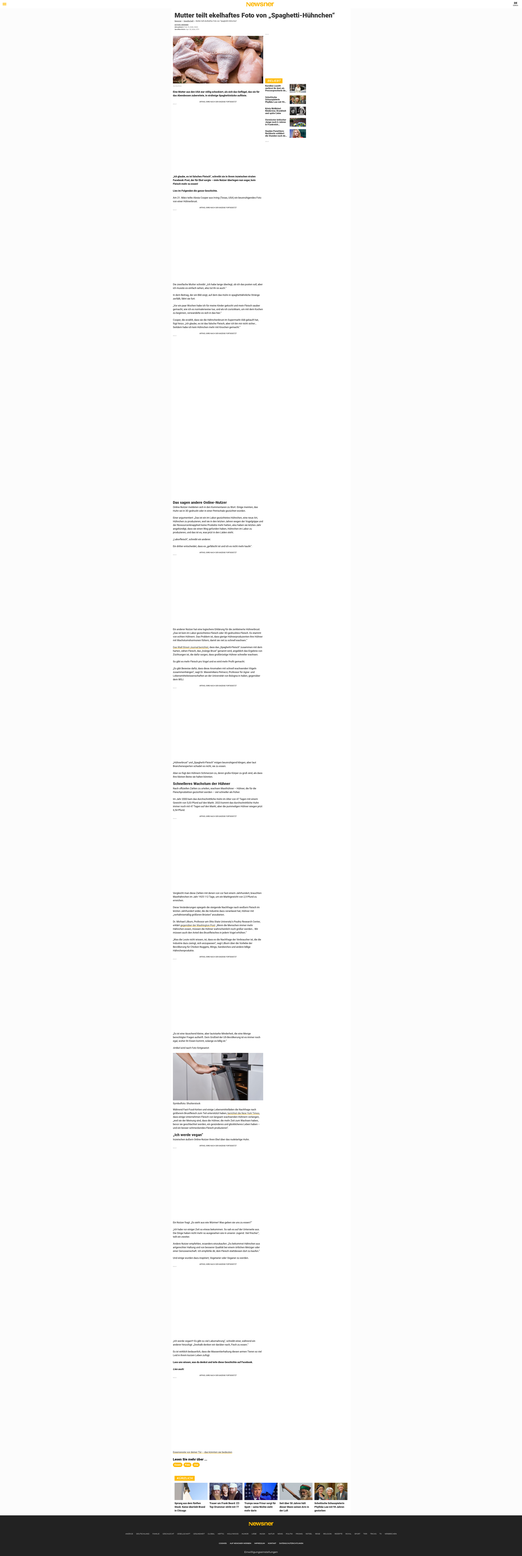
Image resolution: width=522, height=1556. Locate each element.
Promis (299, 1534)
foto (187, 1464)
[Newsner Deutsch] (260, 4)
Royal (348, 1534)
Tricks (373, 1534)
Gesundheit (199, 1534)
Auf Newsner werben (240, 1543)
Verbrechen (391, 1534)
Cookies (223, 1543)
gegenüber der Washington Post (197, 925)
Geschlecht (168, 1534)
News (280, 1534)
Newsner (178, 21)
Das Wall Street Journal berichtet (190, 647)
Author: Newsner (181, 25)
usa (196, 1464)
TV (381, 1534)
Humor (245, 1534)
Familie (156, 1534)
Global (211, 1534)
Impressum (259, 1543)
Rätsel (309, 1534)
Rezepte (338, 1534)
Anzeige (129, 1534)
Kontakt (272, 1543)
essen (177, 1464)
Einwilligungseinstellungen (261, 1552)
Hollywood (233, 1534)
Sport (357, 1534)
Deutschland (142, 1534)
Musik (262, 1534)
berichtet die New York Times (243, 1113)
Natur (271, 1534)
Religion (327, 1534)
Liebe (254, 1534)
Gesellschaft (189, 21)
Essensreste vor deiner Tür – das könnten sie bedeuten (202, 1452)
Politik (289, 1534)
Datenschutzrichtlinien (291, 1543)
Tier (365, 1534)
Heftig (221, 1534)
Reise (317, 1534)
